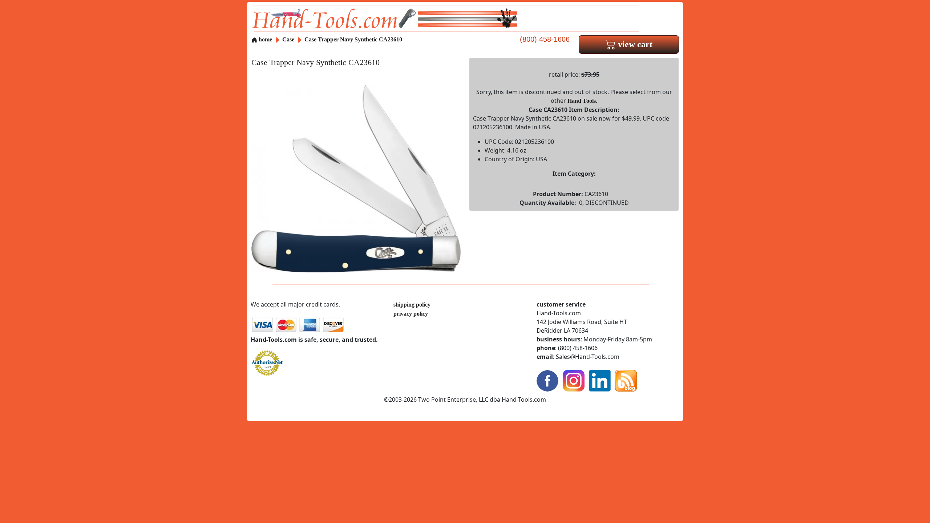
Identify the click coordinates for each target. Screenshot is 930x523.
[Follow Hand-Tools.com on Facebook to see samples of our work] (547, 380)
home (264, 39)
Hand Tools (581, 101)
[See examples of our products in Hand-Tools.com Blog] (626, 380)
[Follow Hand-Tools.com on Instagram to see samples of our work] (574, 380)
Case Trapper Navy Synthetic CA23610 (353, 39)
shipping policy (411, 304)
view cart (634, 44)
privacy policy (410, 314)
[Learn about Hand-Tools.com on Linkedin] (600, 380)
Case (289, 39)
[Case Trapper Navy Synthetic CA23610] (356, 178)
